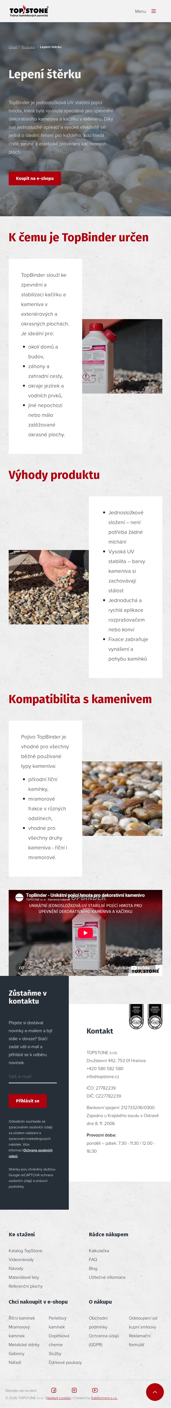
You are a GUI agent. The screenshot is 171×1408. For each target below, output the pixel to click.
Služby (55, 1353)
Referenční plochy (26, 1286)
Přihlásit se (27, 1101)
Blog (93, 1268)
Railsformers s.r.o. (104, 1397)
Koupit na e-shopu (35, 178)
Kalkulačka (99, 1250)
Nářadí (15, 1362)
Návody (16, 1268)
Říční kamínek (22, 1318)
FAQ (93, 1259)
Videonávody (21, 1259)
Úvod (13, 47)
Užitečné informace (107, 1277)
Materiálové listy (24, 1277)
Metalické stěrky (24, 1344)
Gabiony (16, 1353)
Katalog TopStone (25, 1250)
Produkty (28, 47)
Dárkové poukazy (65, 1362)
